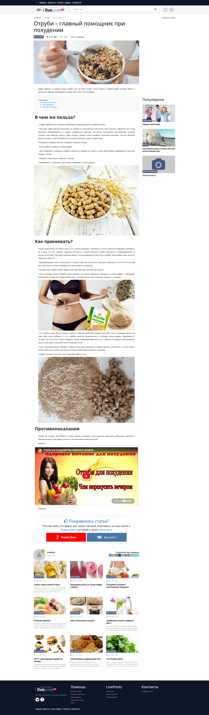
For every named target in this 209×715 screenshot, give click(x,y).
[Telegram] (138, 555)
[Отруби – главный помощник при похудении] (86, 62)
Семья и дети (147, 120)
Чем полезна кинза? (114, 659)
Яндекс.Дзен (68, 529)
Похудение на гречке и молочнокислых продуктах (117, 585)
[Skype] (134, 555)
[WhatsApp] (131, 555)
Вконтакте (106, 529)
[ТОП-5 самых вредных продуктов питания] (50, 644)
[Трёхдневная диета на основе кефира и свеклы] (86, 569)
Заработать (75, 709)
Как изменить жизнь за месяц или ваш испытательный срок (158, 149)
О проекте (76, 3)
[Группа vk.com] (165, 9)
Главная (42, 3)
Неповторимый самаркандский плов (85, 659)
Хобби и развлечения (150, 172)
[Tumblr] (125, 555)
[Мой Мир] (116, 555)
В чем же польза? (49, 102)
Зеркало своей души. (151, 124)
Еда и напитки (38, 37)
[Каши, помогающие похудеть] (86, 605)
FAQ (72, 703)
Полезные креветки (42, 620)
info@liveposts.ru (147, 691)
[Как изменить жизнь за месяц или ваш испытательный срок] (158, 137)
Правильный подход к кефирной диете (120, 621)
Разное (145, 145)
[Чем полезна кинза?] (122, 644)
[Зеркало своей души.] (158, 113)
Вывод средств (76, 697)
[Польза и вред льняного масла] (50, 569)
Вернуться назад (168, 18)
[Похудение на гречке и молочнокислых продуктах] (122, 569)
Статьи (60, 3)
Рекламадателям (111, 697)
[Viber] (128, 555)
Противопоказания (49, 107)
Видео (68, 3)
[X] (119, 555)
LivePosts (37, 18)
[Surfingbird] (122, 555)
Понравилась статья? (88, 521)
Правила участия (76, 691)
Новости (52, 3)
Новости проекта (111, 694)
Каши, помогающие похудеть (82, 620)
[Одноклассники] (113, 555)
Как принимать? (48, 105)
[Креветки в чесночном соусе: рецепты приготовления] (50, 605)
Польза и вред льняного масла (47, 584)
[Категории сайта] (39, 10)
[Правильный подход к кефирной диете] (122, 605)
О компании (110, 691)
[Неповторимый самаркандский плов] (86, 644)
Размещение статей (77, 700)
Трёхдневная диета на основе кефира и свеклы (86, 585)
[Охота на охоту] (158, 164)
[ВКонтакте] (110, 555)
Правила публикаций (78, 694)
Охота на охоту (149, 175)
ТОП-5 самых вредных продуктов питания (48, 660)
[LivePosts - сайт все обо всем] (53, 9)
